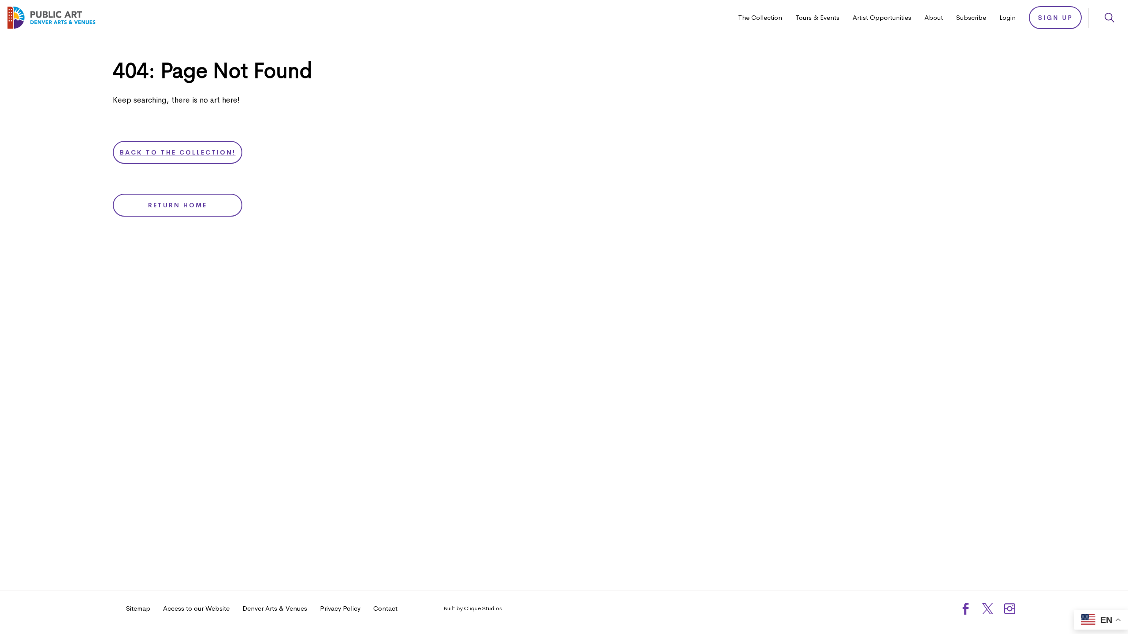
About (933, 17)
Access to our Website (196, 608)
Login (1007, 17)
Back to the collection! (178, 152)
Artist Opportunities (882, 17)
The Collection (760, 17)
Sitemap (138, 608)
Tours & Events (817, 17)
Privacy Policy (340, 608)
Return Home (177, 205)
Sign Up (1055, 18)
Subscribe (971, 17)
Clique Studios (483, 608)
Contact (385, 608)
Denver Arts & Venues (274, 608)
